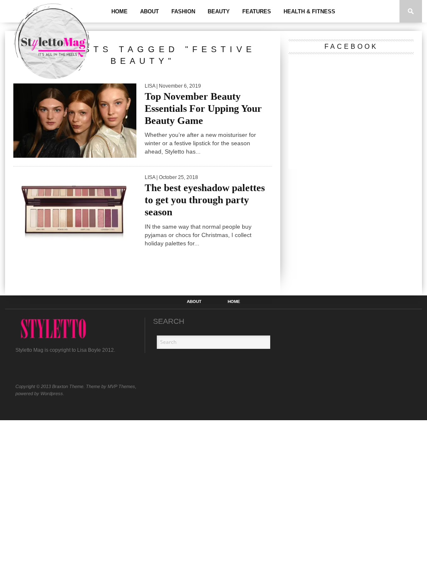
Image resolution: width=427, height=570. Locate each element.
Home (119, 11)
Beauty (219, 11)
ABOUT (149, 11)
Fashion (183, 11)
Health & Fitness (309, 11)
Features (256, 11)
